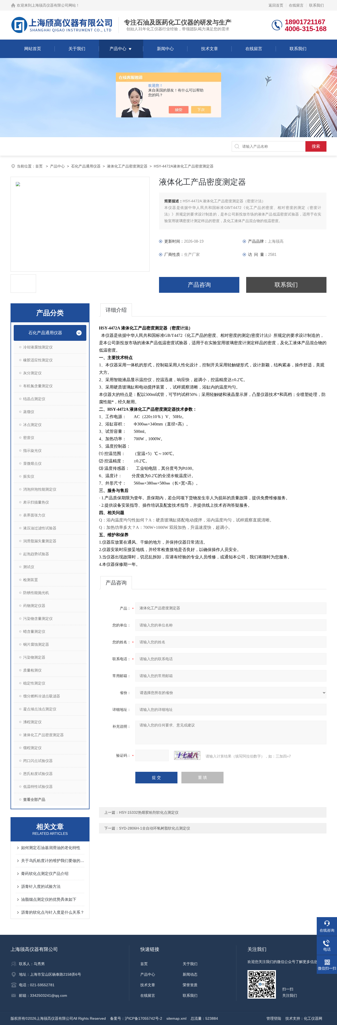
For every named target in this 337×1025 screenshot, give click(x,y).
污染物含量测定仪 (38, 618)
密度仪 (28, 437)
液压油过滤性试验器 (39, 528)
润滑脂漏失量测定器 (39, 541)
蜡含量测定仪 (34, 631)
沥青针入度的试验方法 (41, 886)
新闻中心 (165, 48)
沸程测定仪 (32, 722)
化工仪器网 (313, 1018)
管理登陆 (273, 1018)
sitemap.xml (176, 1018)
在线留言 (296, 5)
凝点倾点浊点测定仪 (39, 709)
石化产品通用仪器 (86, 166)
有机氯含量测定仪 (38, 386)
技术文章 (209, 48)
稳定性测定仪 (34, 683)
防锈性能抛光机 (36, 593)
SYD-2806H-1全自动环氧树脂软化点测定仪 (154, 828)
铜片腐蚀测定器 (36, 644)
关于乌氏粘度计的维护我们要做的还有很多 (52, 860)
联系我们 (316, 5)
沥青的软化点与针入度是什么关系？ (52, 912)
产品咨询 (199, 284)
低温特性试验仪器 (38, 786)
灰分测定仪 (32, 373)
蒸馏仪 (28, 412)
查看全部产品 (34, 799)
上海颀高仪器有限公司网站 (54, 5)
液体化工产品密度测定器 (127, 166)
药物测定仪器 (34, 605)
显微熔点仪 (32, 463)
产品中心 (118, 48)
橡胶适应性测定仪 (38, 360)
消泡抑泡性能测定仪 (39, 489)
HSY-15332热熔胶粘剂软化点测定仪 (149, 812)
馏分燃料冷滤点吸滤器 (41, 696)
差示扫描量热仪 (36, 502)
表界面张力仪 (34, 515)
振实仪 (28, 476)
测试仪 (28, 567)
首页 (39, 166)
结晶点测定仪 (34, 399)
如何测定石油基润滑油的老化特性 (50, 847)
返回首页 (276, 5)
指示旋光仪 (32, 450)
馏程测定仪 (32, 748)
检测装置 (30, 580)
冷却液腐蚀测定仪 (38, 347)
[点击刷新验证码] (187, 755)
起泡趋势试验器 (36, 554)
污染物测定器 (34, 657)
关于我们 (76, 48)
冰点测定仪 (32, 425)
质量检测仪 (32, 670)
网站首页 (32, 48)
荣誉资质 (190, 985)
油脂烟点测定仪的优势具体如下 (48, 899)
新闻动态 (190, 974)
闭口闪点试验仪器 (38, 761)
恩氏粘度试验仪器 (38, 774)
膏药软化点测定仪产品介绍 (44, 873)
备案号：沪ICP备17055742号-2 (136, 1018)
